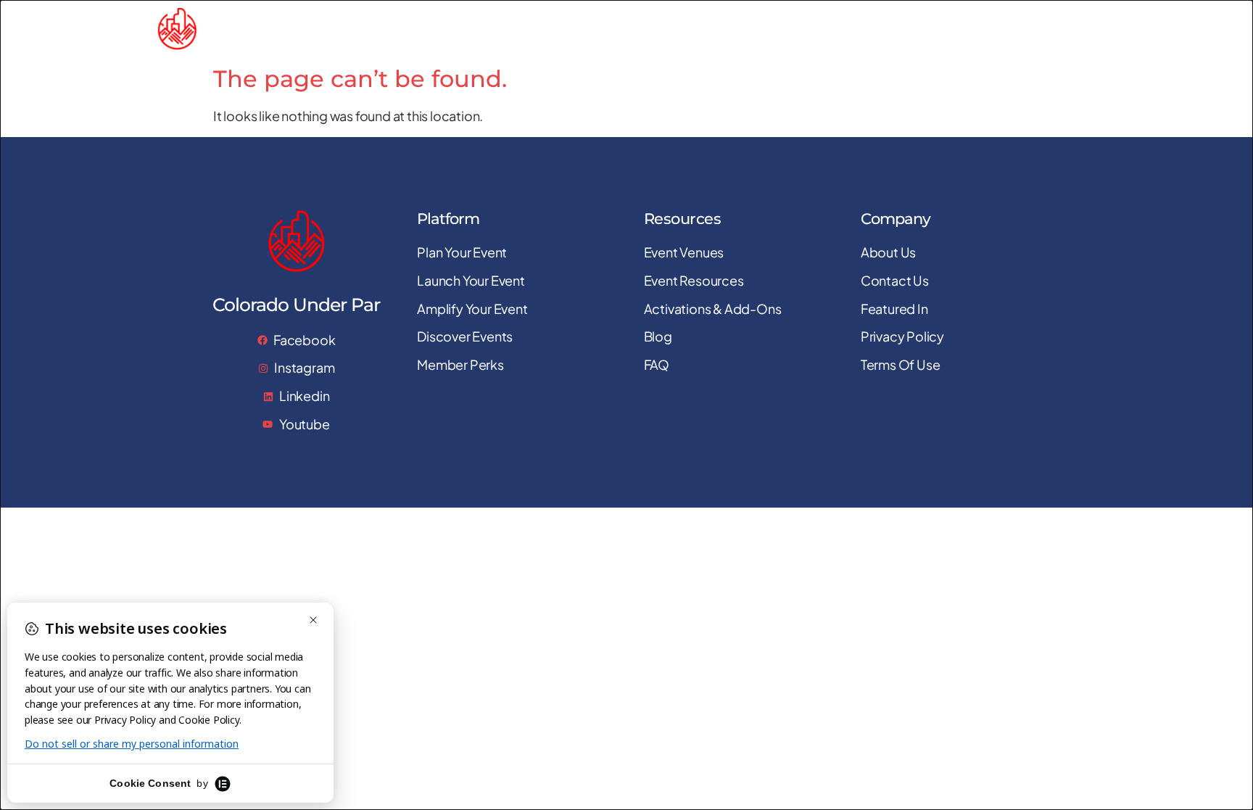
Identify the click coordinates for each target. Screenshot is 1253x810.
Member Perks (1049, 29)
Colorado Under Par (286, 29)
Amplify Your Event (835, 29)
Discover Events (948, 29)
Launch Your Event (716, 29)
